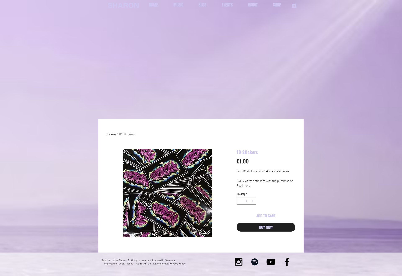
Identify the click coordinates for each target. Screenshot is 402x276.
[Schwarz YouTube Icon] (270, 262)
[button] (294, 5)
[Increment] (252, 201)
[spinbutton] (246, 201)
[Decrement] (239, 201)
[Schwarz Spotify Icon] (254, 262)
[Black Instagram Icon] (238, 262)
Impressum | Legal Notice (118, 263)
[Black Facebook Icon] (287, 262)
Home (111, 134)
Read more (243, 185)
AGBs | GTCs (143, 263)
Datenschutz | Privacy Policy (169, 263)
